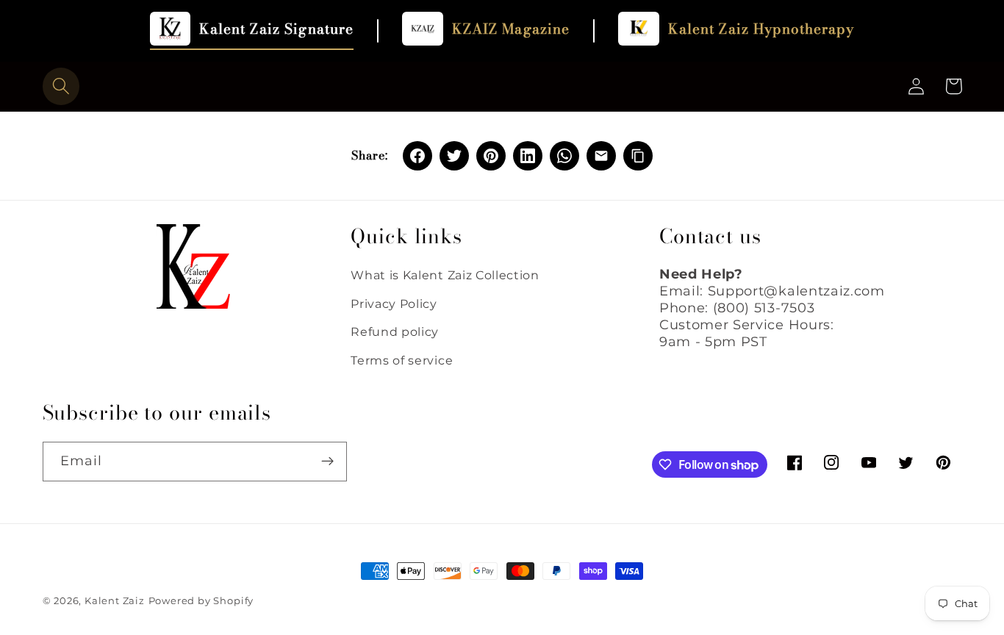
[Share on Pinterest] (491, 156)
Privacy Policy (394, 303)
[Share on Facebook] (417, 156)
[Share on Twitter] (454, 156)
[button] (61, 86)
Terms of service (402, 360)
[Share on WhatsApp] (564, 156)
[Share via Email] (601, 156)
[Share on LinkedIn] (527, 156)
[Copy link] (638, 156)
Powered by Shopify (201, 600)
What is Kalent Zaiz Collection (445, 275)
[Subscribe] (327, 461)
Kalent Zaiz (115, 600)
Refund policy (395, 331)
